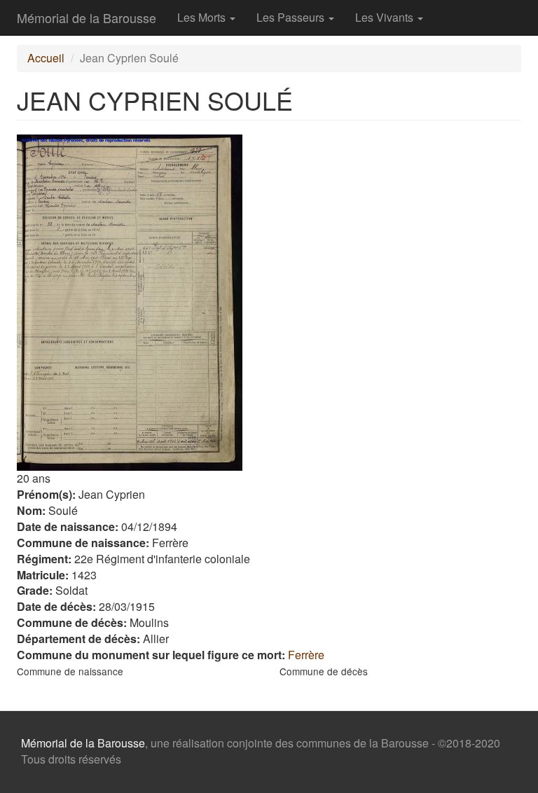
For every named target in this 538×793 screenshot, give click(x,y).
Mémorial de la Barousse (86, 17)
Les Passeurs (291, 17)
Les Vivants (385, 17)
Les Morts (202, 17)
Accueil (45, 58)
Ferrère (306, 655)
